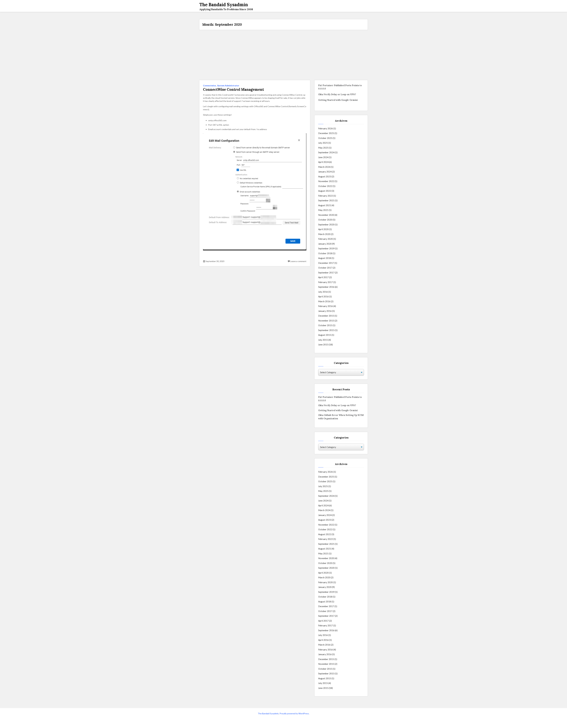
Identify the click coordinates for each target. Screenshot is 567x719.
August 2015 (324, 335)
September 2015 (326, 330)
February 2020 (325, 238)
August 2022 (324, 190)
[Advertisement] (283, 55)
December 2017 (326, 263)
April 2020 (323, 229)
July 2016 (323, 291)
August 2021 (324, 205)
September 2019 (326, 248)
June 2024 (323, 157)
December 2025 (326, 133)
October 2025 (325, 138)
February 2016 (325, 306)
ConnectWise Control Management (233, 89)
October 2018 (325, 253)
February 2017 (325, 282)
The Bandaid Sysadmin (268, 713)
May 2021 (323, 210)
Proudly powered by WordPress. (294, 713)
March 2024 (324, 167)
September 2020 (326, 224)
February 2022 (325, 195)
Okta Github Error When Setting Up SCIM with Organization (341, 417)
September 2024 (326, 152)
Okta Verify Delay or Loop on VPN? (337, 94)
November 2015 (326, 320)
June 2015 (323, 344)
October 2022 (325, 186)
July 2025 (323, 142)
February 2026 (325, 128)
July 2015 (323, 339)
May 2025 (323, 147)
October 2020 (325, 219)
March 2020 (324, 234)
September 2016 (326, 287)
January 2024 (325, 171)
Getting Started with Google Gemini (338, 100)
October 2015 (325, 325)
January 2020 (325, 243)
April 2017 (323, 277)
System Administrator (228, 85)
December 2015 (326, 315)
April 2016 (323, 296)
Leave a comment (298, 261)
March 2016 (324, 301)
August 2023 (324, 176)
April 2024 (323, 162)
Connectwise (209, 85)
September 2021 (326, 200)
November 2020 (326, 215)
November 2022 (326, 181)
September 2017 (326, 272)
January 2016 (325, 311)
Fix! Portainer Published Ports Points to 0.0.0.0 (340, 87)
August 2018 (324, 258)
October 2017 (325, 267)
